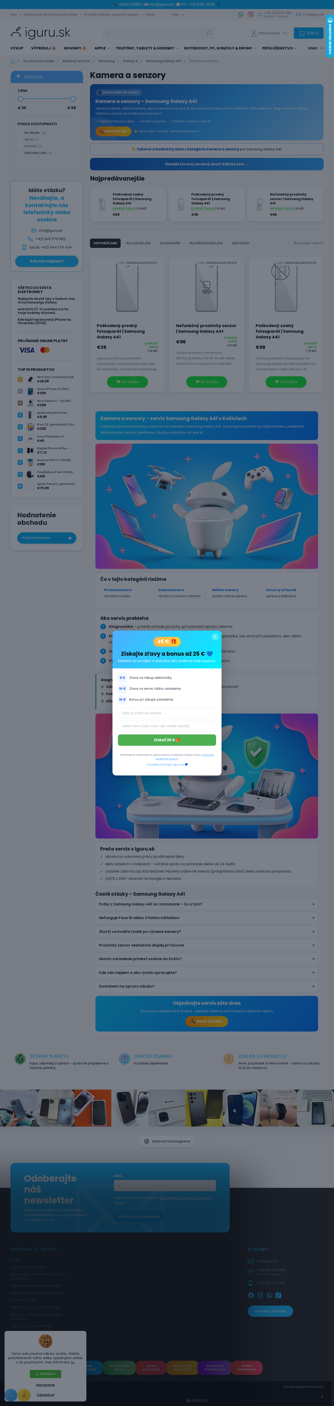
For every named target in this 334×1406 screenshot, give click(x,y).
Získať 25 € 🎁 (167, 740)
